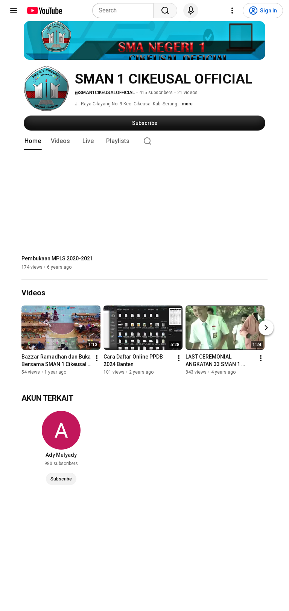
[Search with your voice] (190, 10)
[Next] (266, 328)
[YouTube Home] (44, 10)
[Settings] (232, 10)
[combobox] (125, 10)
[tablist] (144, 141)
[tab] (33, 141)
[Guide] (13, 10)
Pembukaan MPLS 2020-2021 (57, 258)
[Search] (165, 10)
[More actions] (96, 358)
